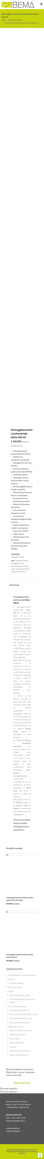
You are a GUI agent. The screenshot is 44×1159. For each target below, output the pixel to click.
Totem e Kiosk (14, 1039)
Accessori (12, 1047)
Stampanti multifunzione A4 (19, 1022)
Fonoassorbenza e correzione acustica (22, 975)
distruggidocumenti (21, 561)
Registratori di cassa (15, 1027)
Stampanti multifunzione (17, 1006)
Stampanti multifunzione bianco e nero (23, 1014)
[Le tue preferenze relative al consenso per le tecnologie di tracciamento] (40, 1155)
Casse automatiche (16, 1043)
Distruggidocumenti (15, 20)
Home (4, 20)
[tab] (14, 585)
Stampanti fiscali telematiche (19, 1051)
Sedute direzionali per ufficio (19, 995)
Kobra (13, 572)
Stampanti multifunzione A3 (19, 1010)
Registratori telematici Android (20, 1030)
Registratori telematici (17, 1035)
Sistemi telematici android (18, 1055)
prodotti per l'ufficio (22, 569)
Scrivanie (11, 979)
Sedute (11, 991)
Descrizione (14, 585)
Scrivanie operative (16, 983)
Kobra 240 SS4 (20, 572)
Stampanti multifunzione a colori (21, 1018)
